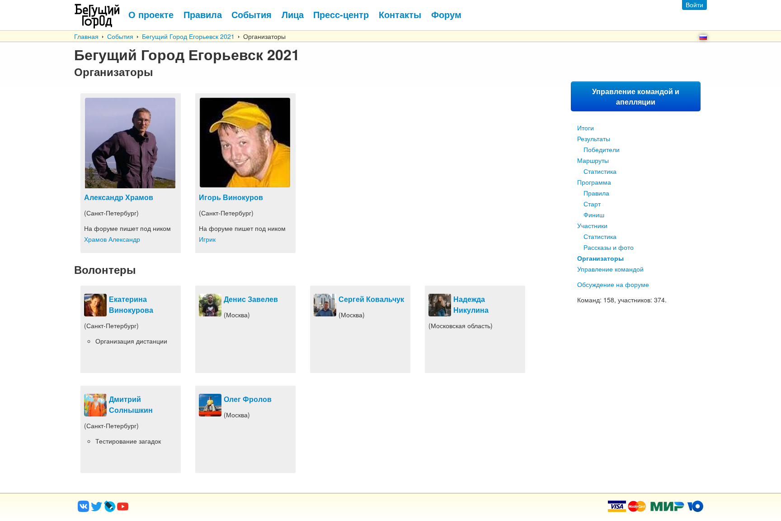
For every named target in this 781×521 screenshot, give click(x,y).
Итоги (585, 127)
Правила (596, 192)
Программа (594, 181)
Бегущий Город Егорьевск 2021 (188, 36)
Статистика (599, 171)
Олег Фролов (248, 399)
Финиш (593, 214)
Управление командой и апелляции (635, 96)
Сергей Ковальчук (371, 299)
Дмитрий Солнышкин (131, 404)
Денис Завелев (251, 299)
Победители (601, 149)
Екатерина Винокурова (131, 304)
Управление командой (610, 268)
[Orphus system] (159, 509)
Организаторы (600, 258)
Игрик (207, 239)
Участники (592, 225)
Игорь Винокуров (231, 197)
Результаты (593, 138)
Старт (592, 203)
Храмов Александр (112, 239)
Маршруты (593, 160)
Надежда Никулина (471, 304)
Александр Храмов (118, 197)
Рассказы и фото (608, 247)
